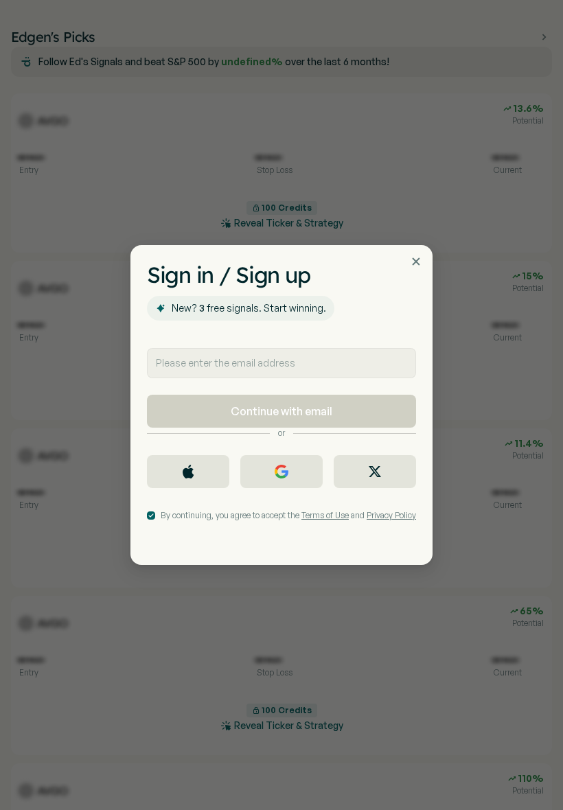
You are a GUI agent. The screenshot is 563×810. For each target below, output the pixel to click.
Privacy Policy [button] (391, 515)
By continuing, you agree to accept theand (288, 515)
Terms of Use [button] (325, 515)
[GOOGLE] (281, 471)
